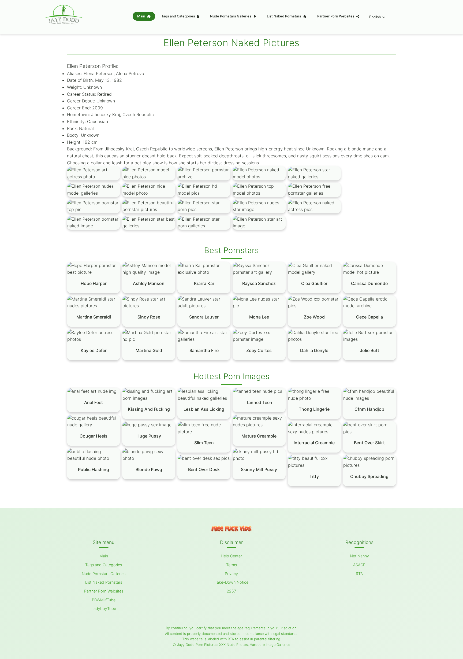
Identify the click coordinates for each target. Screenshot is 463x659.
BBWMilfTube (103, 600)
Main (141, 16)
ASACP (359, 564)
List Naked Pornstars (284, 16)
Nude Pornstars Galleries (231, 16)
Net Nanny (359, 556)
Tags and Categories (178, 16)
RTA (359, 573)
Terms (231, 564)
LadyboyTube (103, 608)
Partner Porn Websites (336, 16)
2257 (231, 591)
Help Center (231, 556)
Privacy (231, 573)
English (375, 17)
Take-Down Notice (231, 582)
